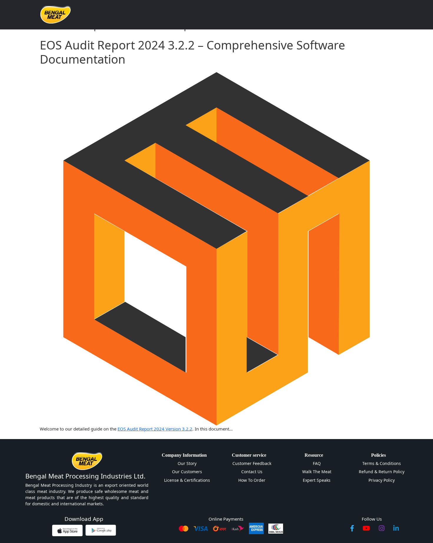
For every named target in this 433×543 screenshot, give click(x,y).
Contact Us (251, 471)
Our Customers (187, 471)
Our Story (187, 463)
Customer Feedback (251, 463)
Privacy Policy (381, 480)
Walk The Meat (316, 471)
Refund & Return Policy (381, 471)
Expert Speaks (316, 480)
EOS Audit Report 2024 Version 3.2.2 (155, 429)
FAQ (317, 463)
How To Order (251, 480)
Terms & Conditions (381, 463)
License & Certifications (187, 480)
